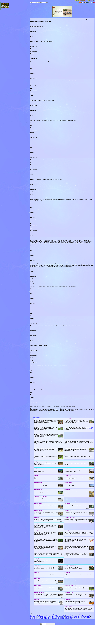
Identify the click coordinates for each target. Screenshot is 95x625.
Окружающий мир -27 (69, 616)
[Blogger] (82, 2)
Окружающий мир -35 (78, 617)
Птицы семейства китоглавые (70, 585)
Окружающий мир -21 (78, 615)
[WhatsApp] (91, 2)
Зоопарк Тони (67, 572)
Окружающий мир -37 (34, 618)
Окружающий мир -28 (78, 616)
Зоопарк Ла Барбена (38, 503)
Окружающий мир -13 (70, 614)
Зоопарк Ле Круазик (38, 510)
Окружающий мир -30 (34, 617)
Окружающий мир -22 (86, 615)
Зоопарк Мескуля (67, 537)
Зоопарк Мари (67, 530)
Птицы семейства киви (38, 454)
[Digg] (84, 2)
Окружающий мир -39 (52, 618)
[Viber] (89, 2)
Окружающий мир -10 (44, 614)
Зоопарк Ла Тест (67, 510)
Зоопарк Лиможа (37, 517)
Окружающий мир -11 (53, 614)
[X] (81, 2)
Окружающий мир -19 (60, 615)
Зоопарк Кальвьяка (38, 482)
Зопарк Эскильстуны (68, 606)
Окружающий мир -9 (35, 614)
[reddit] (85, 2)
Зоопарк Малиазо (67, 503)
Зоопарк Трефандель (68, 592)
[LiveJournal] (87, 2)
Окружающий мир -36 (86, 617)
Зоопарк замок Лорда (38, 425)
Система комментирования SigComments (35, 417)
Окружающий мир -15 (87, 614)
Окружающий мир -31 (43, 617)
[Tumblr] (88, 2)
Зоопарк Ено (36, 475)
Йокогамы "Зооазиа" (68, 482)
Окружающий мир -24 (43, 616)
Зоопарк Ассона (67, 461)
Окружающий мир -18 (52, 615)
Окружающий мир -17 (43, 615)
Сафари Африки (67, 599)
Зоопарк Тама (36, 572)
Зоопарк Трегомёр (37, 585)
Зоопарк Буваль (37, 468)
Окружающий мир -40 (60, 618)
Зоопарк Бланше (37, 461)
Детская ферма (67, 425)
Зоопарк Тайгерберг (38, 565)
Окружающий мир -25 (52, 616)
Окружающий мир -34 (69, 617)
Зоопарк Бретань (67, 468)
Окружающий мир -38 (43, 618)
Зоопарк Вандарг (67, 475)
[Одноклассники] (80, 2)
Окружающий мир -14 (79, 614)
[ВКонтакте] (78, 2)
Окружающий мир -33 (60, 617)
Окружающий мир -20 (69, 615)
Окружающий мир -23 (34, 616)
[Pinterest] (94, 2)
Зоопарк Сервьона (37, 558)
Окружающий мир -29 (86, 616)
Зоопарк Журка (67, 489)
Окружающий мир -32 (52, 617)
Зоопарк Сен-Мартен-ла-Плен (70, 565)
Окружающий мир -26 (60, 616)
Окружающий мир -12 (61, 614)
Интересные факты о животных (85, 0)
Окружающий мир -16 (34, 615)
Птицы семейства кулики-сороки (40, 496)
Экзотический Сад (68, 418)
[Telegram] (92, 2)
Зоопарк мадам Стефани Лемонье (40, 592)
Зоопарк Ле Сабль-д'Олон (69, 517)
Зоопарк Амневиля (68, 454)
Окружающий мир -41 (69, 618)
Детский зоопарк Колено (39, 418)
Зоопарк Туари (37, 578)
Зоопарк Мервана (37, 530)
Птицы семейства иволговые (40, 537)
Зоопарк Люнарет (37, 523)
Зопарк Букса (36, 599)
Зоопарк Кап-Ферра (38, 489)
